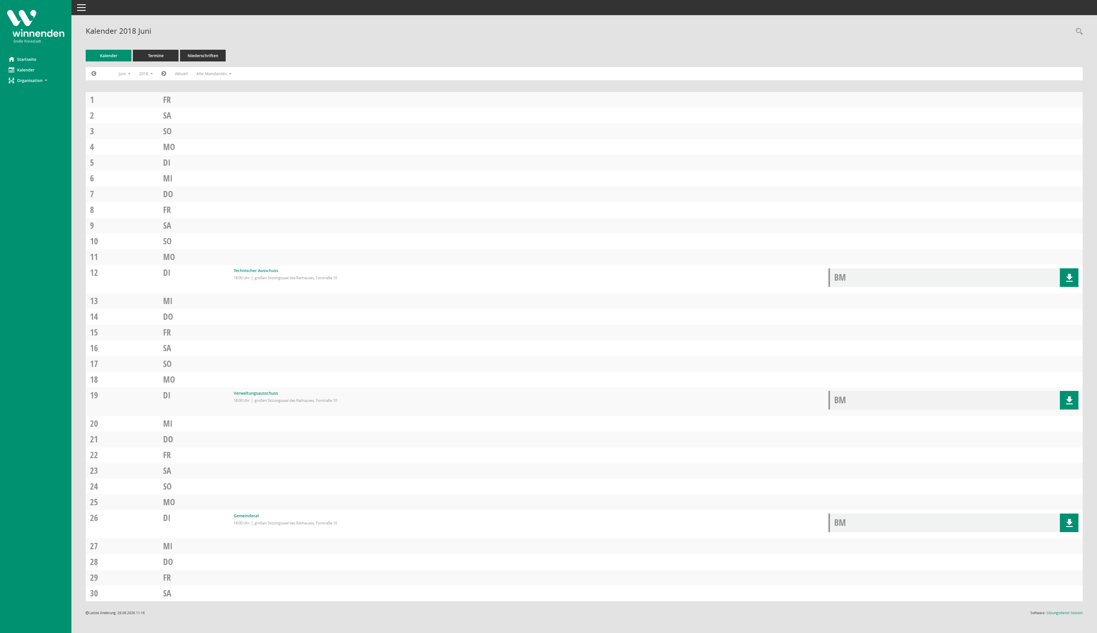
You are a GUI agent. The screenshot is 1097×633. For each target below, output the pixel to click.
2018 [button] (144, 73)
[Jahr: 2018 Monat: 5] (94, 74)
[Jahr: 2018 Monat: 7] (164, 74)
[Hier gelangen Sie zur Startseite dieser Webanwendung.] (35, 26)
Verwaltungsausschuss (256, 393)
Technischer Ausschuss (256, 270)
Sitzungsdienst (1064, 612)
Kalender (26, 70)
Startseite (26, 59)
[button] (35, 80)
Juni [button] (123, 73)
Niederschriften (203, 55)
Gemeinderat (246, 515)
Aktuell (181, 73)
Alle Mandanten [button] (212, 73)
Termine (156, 55)
